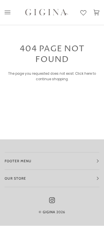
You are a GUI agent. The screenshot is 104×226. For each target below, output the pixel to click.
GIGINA (49, 212)
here (88, 73)
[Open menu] (11, 12)
